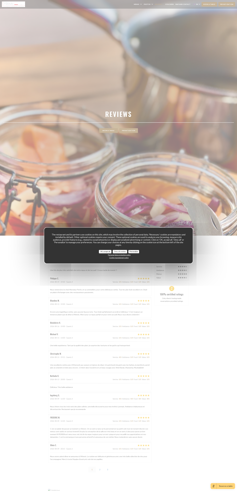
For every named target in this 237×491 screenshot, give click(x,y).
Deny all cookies (120, 252)
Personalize (134, 252)
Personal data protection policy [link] (119, 255)
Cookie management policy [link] (119, 258)
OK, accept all (105, 252)
